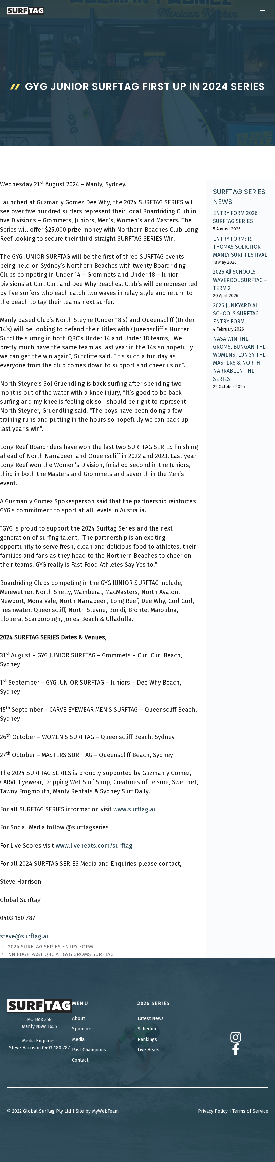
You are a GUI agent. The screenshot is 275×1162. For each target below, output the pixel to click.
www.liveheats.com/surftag (94, 845)
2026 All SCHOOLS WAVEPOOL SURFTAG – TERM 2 (240, 280)
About (78, 1018)
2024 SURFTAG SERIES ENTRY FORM (50, 947)
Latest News (151, 1018)
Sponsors (82, 1029)
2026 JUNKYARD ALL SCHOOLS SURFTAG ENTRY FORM (237, 313)
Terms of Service (250, 1111)
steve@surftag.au (25, 936)
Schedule (148, 1029)
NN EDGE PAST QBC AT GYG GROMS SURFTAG (61, 954)
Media (78, 1039)
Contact (80, 1060)
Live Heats (148, 1050)
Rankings (147, 1039)
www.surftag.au (135, 809)
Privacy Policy (213, 1111)
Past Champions (89, 1050)
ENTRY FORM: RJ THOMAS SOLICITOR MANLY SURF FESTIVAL (240, 247)
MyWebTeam (105, 1111)
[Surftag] (25, 10)
